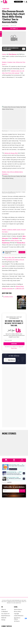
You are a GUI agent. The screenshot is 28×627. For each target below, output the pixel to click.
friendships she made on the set (15, 259)
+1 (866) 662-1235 (19, 288)
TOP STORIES (13, 28)
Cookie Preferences (18, 615)
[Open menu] (2, 1)
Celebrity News (5, 8)
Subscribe (18, 1)
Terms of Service (18, 609)
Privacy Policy (14, 348)
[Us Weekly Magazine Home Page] (5, 1)
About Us (3, 609)
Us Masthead (4, 611)
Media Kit (3, 617)
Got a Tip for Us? (5, 613)
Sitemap (3, 619)
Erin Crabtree (6, 25)
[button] (24, 2)
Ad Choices (17, 621)
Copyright (16, 613)
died (3, 266)
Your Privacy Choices (17, 618)
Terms (20, 346)
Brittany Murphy (14, 240)
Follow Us (22, 252)
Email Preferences (5, 615)
